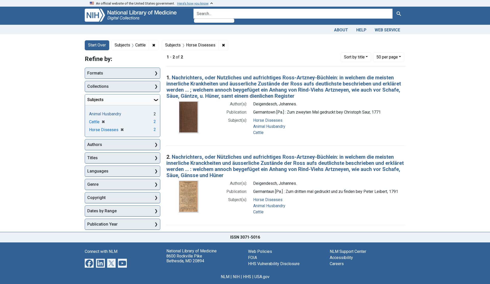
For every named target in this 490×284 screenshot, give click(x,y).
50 (387, 56)
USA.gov (262, 276)
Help (361, 30)
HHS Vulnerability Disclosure (274, 263)
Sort (354, 57)
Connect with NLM (101, 251)
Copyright (96, 197)
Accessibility (341, 257)
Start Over (97, 45)
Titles (92, 157)
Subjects (95, 99)
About (341, 30)
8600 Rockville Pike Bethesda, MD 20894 (185, 258)
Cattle (258, 132)
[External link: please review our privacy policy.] (89, 263)
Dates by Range (102, 210)
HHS (247, 276)
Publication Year (102, 224)
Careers (337, 263)
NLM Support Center (348, 251)
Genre (93, 184)
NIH (236, 276)
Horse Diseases (268, 120)
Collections (98, 86)
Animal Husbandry (269, 126)
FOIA (252, 257)
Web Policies (260, 251)
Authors (94, 144)
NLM (225, 276)
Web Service (387, 30)
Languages (97, 171)
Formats (95, 73)
